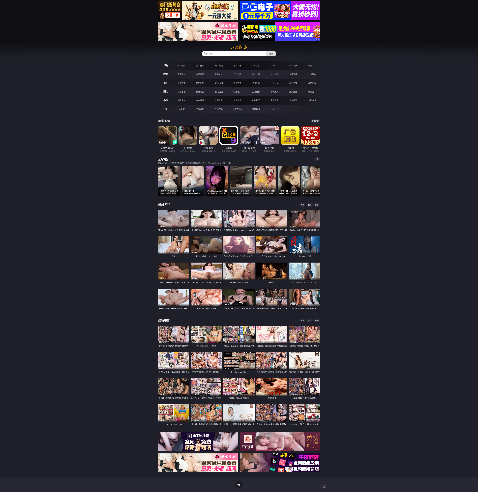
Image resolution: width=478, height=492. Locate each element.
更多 (317, 205)
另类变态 (312, 83)
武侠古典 (237, 100)
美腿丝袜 (256, 91)
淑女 (309, 320)
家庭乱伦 (200, 100)
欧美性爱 (237, 83)
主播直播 (293, 74)
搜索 (271, 53)
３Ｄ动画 (237, 74)
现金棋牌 (293, 65)
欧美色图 (219, 91)
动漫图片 (237, 91)
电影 (165, 83)
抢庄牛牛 (312, 65)
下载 (317, 159)
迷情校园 (256, 100)
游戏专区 (237, 65)
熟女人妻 (256, 74)
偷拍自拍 (200, 83)
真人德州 (200, 65)
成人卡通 (219, 83)
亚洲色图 (200, 91)
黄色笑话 (293, 100)
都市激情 (182, 100)
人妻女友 (219, 100)
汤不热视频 (237, 109)
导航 (165, 109)
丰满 (302, 320)
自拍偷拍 (200, 74)
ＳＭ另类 (312, 74)
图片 (165, 91)
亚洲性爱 (182, 83)
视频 (165, 74)
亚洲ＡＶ (182, 74)
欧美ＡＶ (219, 74)
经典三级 (275, 83)
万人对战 (219, 65)
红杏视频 (256, 109)
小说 (165, 100)
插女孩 (182, 109)
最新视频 (164, 205)
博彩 (165, 65)
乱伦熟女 (293, 83)
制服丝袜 (256, 83)
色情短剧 (275, 109)
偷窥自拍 (182, 91)
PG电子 (181, 65)
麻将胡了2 (256, 65)
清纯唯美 (275, 91)
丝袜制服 (275, 74)
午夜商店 (200, 109)
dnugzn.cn (239, 47)
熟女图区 (293, 91)
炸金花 (275, 65)
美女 (302, 205)
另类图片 (312, 91)
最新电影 (164, 320)
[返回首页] (324, 487)
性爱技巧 (312, 100)
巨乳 (309, 205)
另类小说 (275, 100)
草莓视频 (219, 109)
